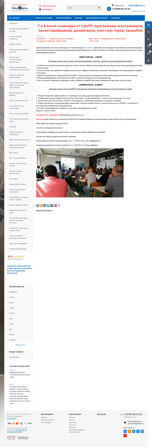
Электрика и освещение (18, 243)
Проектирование (63, 18)
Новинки (44, 417)
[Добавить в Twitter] (48, 205)
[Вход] (148, 60)
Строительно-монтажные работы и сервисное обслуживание (18, 85)
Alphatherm (13, 292)
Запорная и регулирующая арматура (18, 51)
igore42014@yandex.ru (136, 423)
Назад (38, 210)
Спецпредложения (47, 420)
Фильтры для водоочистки (19, 139)
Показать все (20, 345)
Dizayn (11, 324)
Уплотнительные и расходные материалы (17, 237)
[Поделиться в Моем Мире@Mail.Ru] (51, 205)
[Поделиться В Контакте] (37, 205)
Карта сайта (11, 418)
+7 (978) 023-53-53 (121, 9)
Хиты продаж (14, 357)
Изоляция (12, 126)
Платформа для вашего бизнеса (23, 437)
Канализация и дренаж (17, 184)
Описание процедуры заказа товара (77, 431)
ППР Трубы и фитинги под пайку (18, 120)
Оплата (71, 420)
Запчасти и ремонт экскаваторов (16, 172)
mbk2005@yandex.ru (136, 5)
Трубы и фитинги (15, 44)
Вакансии (101, 414)
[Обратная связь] (148, 32)
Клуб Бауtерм (47, 9)
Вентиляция (13, 153)
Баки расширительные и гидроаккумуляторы (18, 146)
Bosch (11, 302)
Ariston (11, 297)
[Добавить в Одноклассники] (41, 205)
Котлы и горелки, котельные (15, 38)
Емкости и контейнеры (17, 158)
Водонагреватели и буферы (16, 94)
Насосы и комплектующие (18, 113)
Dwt (10, 329)
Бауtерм (80, 115)
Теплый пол (13, 23)
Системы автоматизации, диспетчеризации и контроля (18, 220)
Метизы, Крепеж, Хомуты (18, 205)
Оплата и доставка (43, 18)
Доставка (72, 422)
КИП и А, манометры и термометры (17, 191)
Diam (11, 318)
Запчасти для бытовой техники (17, 165)
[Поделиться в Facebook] (44, 205)
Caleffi (11, 308)
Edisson (12, 334)
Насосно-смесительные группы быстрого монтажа (19, 68)
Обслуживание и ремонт (97, 18)
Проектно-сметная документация (16, 76)
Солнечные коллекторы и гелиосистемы (18, 229)
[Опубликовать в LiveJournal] (58, 205)
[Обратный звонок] (148, 39)
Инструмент (13, 179)
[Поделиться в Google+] (55, 205)
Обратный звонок (139, 11)
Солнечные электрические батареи (18, 30)
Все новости (48, 210)
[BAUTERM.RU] (20, 7)
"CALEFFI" (89, 48)
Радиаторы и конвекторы (18, 100)
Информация (75, 414)
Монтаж (78, 18)
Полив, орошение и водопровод (16, 133)
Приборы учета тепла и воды (17, 211)
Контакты (115, 18)
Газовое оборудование (17, 249)
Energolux (12, 340)
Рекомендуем (47, 414)
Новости (72, 417)
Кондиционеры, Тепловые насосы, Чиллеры (18, 198)
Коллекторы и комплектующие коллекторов (15, 59)
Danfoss (12, 313)
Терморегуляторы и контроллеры (16, 107)
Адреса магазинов (49, 6)
